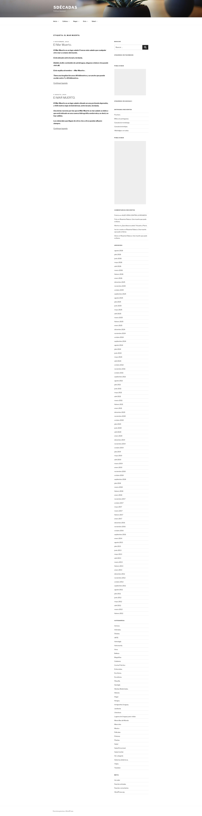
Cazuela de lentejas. (121, 126)
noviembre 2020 (120, 416)
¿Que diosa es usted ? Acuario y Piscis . (134, 225)
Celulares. (117, 661)
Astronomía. (118, 645)
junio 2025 (118, 306)
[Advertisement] (130, 82)
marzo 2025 (118, 317)
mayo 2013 (118, 554)
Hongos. (117, 701)
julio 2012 (117, 594)
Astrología (117, 641)
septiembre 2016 (120, 534)
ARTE (116, 637)
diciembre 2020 (119, 412)
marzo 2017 (118, 511)
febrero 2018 (118, 491)
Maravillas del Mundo (121, 720)
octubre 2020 (119, 420)
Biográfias (117, 657)
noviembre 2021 (119, 369)
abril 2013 (117, 558)
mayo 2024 (118, 357)
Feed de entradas (120, 784)
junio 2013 (117, 550)
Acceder (117, 780)
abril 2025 (117, 314)
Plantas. (117, 740)
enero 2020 (118, 436)
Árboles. (117, 633)
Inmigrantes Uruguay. (121, 704)
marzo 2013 (118, 562)
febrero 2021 (118, 404)
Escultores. (118, 677)
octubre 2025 (119, 290)
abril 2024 (117, 361)
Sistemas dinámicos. (121, 760)
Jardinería (117, 708)
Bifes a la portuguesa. (121, 119)
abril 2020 (117, 432)
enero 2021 (118, 408)
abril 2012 (117, 605)
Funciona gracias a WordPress (63, 811)
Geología (117, 685)
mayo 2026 (118, 262)
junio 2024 (118, 353)
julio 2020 (117, 424)
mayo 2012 (118, 601)
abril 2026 (117, 266)
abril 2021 (117, 396)
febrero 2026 (118, 274)
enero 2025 (118, 325)
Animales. (117, 630)
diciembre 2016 (119, 523)
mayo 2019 (118, 455)
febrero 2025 (118, 321)
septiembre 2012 (120, 586)
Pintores (117, 736)
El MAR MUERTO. (64, 97)
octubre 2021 (118, 373)
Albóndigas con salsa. (121, 130)
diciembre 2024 (119, 329)
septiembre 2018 (120, 479)
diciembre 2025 (119, 282)
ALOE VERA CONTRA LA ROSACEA (134, 215)
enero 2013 (118, 570)
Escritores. (118, 673)
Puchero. (117, 115)
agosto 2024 (118, 345)
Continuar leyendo (60, 83)
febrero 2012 (118, 613)
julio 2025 (117, 302)
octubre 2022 (119, 365)
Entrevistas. (118, 669)
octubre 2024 (119, 337)
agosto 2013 (118, 542)
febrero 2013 (118, 566)
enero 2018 (118, 495)
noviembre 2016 (120, 526)
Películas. (117, 732)
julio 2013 (117, 546)
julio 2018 (117, 483)
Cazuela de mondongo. (122, 123)
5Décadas (65, 7)
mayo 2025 (118, 310)
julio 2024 (117, 349)
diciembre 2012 (119, 574)
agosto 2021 (118, 381)
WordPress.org (119, 792)
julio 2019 (117, 452)
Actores (117, 626)
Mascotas (117, 724)
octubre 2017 (118, 503)
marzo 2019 (118, 463)
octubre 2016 (119, 530)
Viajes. (116, 764)
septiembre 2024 (120, 341)
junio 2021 (117, 388)
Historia (117, 693)
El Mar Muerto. (62, 44)
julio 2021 (117, 384)
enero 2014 (118, 538)
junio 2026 (118, 258)
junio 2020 (118, 428)
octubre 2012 (118, 582)
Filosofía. (117, 681)
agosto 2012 (118, 590)
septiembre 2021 (120, 377)
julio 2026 (117, 254)
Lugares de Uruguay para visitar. (125, 716)
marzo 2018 (118, 487)
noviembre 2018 (120, 471)
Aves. (116, 649)
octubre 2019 (119, 448)
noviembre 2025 (120, 286)
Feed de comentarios (121, 788)
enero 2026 (118, 278)
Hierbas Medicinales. (121, 689)
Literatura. (117, 712)
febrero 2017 (118, 515)
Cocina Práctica (119, 665)
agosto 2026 (118, 250)
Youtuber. (117, 768)
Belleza (116, 653)
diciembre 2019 (119, 440)
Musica (116, 728)
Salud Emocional (120, 748)
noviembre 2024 (120, 333)
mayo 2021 (118, 392)
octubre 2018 (119, 475)
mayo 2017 (118, 507)
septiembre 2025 (120, 294)
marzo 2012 (118, 609)
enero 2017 (118, 519)
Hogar (116, 697)
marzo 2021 (118, 400)
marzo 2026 (118, 270)
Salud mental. (119, 752)
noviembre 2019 (120, 444)
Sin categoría (118, 756)
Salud (116, 744)
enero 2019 (118, 467)
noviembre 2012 (119, 578)
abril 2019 (117, 459)
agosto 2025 (118, 298)
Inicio (55, 21)
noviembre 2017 (119, 499)
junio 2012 (117, 597)
